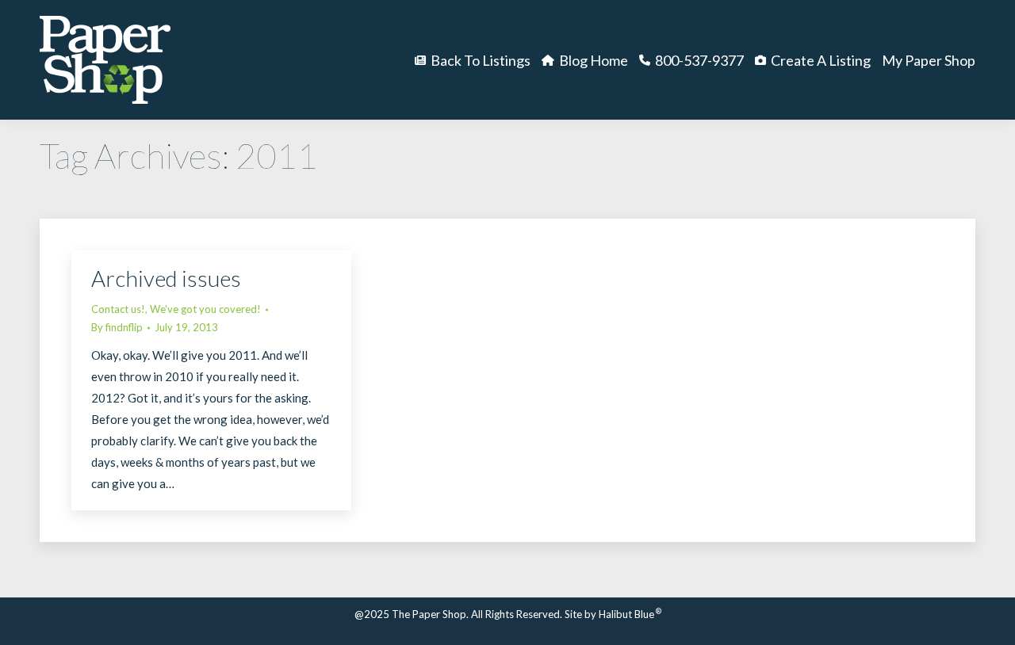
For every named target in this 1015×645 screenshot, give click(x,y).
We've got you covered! (205, 309)
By (117, 327)
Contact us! (118, 309)
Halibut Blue (630, 614)
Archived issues (166, 278)
